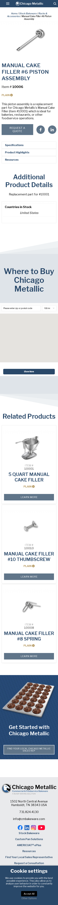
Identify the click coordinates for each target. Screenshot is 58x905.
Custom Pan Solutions (29, 839)
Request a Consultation (29, 863)
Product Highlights (17, 152)
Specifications (14, 145)
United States (29, 213)
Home (14, 13)
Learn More (29, 497)
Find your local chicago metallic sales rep (29, 749)
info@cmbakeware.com (29, 819)
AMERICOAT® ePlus (29, 845)
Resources (12, 159)
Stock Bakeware (28, 13)
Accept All (29, 893)
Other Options (29, 898)
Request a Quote (17, 129)
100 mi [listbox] (47, 308)
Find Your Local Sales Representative (29, 857)
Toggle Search (54, 3)
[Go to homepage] (29, 3)
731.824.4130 (29, 812)
